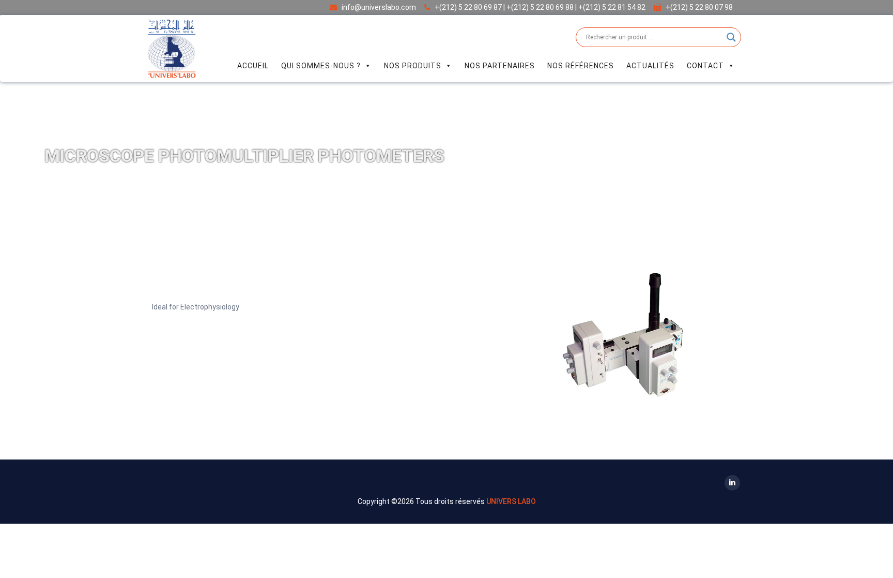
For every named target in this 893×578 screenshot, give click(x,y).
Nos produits (412, 66)
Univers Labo (511, 501)
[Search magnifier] (731, 37)
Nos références (580, 66)
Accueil (253, 66)
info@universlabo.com (379, 7)
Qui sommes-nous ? (321, 66)
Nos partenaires (500, 66)
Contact (705, 66)
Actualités (650, 66)
